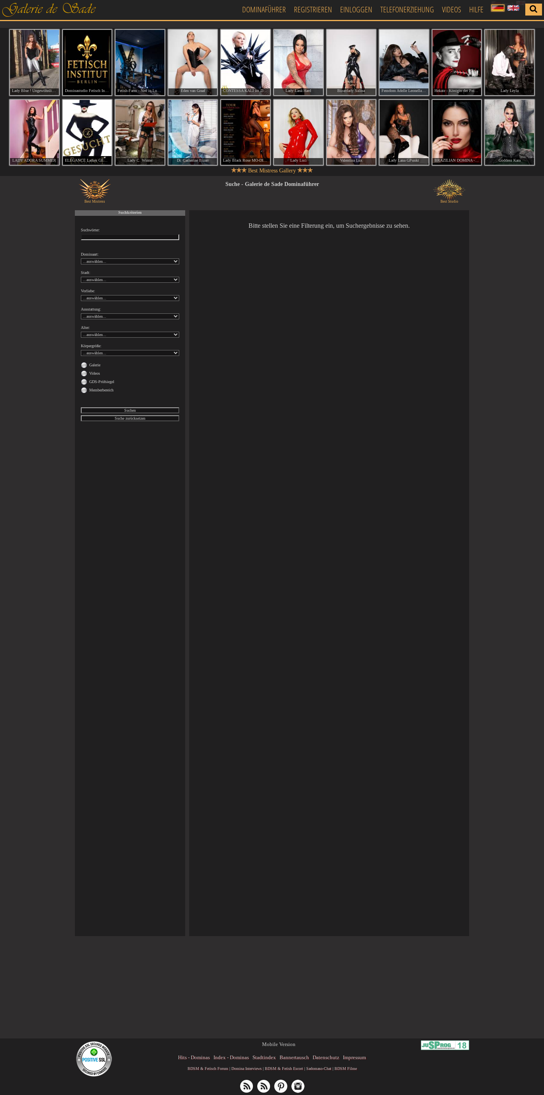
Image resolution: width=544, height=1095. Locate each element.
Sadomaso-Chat (318, 1068)
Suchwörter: (90, 230)
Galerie (94, 365)
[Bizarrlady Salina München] (351, 62)
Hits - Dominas (194, 1057)
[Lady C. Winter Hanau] (139, 132)
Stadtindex (264, 1057)
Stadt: (85, 272)
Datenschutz (326, 1057)
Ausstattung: (91, 309)
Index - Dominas (231, 1057)
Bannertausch (294, 1057)
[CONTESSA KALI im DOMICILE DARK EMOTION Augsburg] (245, 62)
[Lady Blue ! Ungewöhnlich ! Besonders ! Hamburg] (34, 62)
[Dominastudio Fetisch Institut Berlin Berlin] (87, 62)
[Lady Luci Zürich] (298, 132)
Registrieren (313, 9)
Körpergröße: (91, 346)
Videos (451, 9)
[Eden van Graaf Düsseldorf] (192, 62)
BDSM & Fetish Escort (284, 1068)
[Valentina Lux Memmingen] (351, 132)
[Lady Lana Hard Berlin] (298, 62)
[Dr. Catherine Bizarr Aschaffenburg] (192, 132)
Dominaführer (264, 9)
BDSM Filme (346, 1068)
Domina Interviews (246, 1068)
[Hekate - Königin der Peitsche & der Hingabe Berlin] (456, 62)
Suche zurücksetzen (130, 418)
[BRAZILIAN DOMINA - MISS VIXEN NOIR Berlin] (456, 132)
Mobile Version (278, 1044)
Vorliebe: (88, 291)
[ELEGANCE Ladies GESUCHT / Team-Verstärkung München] (87, 132)
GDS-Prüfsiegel (101, 381)
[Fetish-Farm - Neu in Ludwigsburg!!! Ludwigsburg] (139, 62)
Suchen (130, 410)
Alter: (85, 327)
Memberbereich (101, 390)
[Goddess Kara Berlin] (509, 132)
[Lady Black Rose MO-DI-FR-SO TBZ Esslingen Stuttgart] (245, 132)
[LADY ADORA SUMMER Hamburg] (34, 132)
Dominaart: (90, 254)
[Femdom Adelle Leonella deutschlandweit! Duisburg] (404, 62)
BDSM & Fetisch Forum (208, 1068)
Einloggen (356, 9)
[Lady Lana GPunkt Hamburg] (404, 132)
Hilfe (476, 9)
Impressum (354, 1057)
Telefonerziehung (407, 9)
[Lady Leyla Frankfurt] (509, 62)
